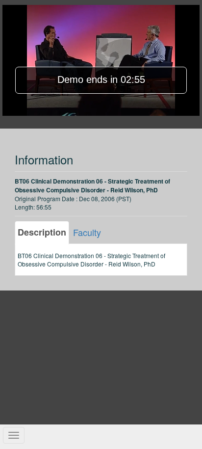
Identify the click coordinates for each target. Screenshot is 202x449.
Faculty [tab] (87, 232)
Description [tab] (42, 232)
